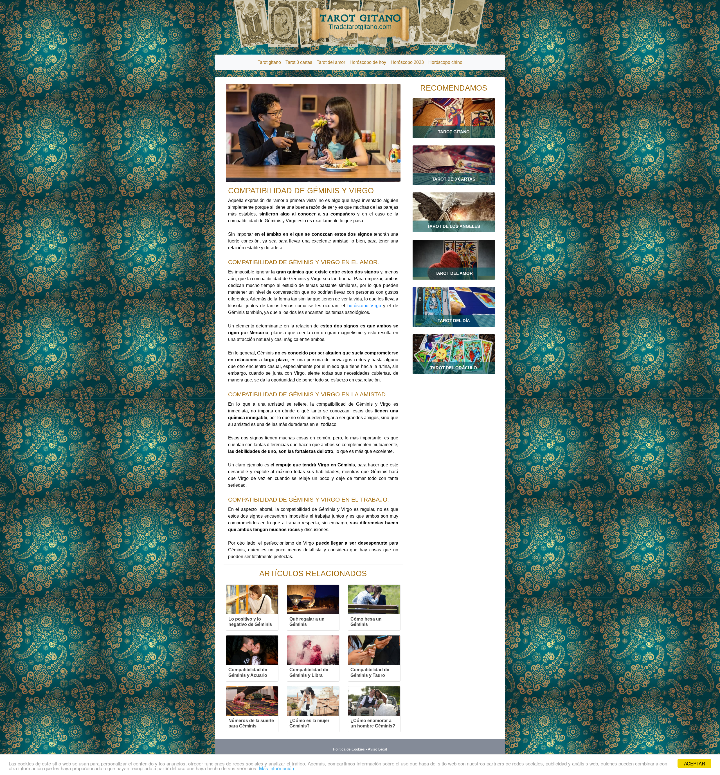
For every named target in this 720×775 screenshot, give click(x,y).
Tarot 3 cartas (298, 62)
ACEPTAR (694, 763)
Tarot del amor (331, 62)
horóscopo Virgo (364, 305)
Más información (276, 768)
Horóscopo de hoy (368, 62)
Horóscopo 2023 (407, 62)
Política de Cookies (349, 749)
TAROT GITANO (360, 21)
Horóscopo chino (445, 62)
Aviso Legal (377, 749)
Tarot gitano (269, 62)
